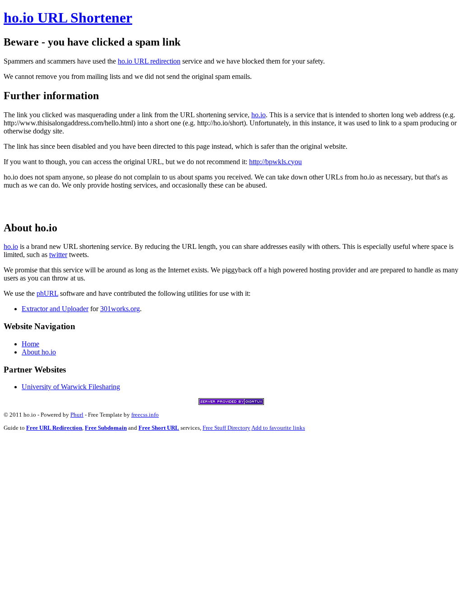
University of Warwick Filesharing (71, 387)
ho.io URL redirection (149, 61)
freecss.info (145, 414)
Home (30, 344)
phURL (47, 293)
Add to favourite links (278, 427)
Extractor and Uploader (55, 309)
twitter (58, 254)
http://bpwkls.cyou (275, 161)
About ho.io (39, 352)
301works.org (120, 309)
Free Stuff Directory (226, 427)
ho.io (258, 115)
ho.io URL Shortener (68, 17)
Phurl (76, 414)
